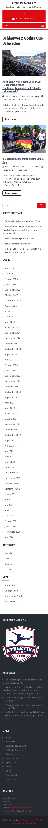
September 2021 (13, 488)
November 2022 (12, 424)
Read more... (11, 119)
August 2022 (11, 440)
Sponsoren (11, 762)
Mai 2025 (9, 316)
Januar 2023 (10, 418)
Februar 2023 (11, 413)
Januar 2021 (10, 526)
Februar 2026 (11, 279)
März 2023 (10, 408)
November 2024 (12, 338)
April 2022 (10, 456)
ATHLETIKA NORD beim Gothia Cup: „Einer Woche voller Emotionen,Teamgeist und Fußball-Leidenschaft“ (21, 86)
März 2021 (10, 515)
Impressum (11, 779)
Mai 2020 (9, 537)
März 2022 (10, 461)
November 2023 (12, 381)
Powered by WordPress (34, 820)
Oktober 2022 (11, 429)
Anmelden (10, 585)
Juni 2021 (9, 499)
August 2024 (11, 354)
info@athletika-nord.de (27, 18)
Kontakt (9, 766)
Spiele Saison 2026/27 (16, 745)
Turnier (8, 569)
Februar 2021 (11, 521)
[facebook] (24, 14)
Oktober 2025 (11, 295)
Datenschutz (12, 774)
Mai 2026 (9, 273)
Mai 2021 (9, 504)
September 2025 (13, 300)
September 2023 (13, 392)
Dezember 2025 (12, 289)
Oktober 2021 (11, 483)
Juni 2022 (9, 445)
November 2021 (12, 478)
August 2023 (11, 397)
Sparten (10, 754)
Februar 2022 (11, 467)
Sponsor (9, 564)
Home (9, 737)
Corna (7, 558)
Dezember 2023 (12, 375)
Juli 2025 (9, 311)
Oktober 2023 (11, 386)
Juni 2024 (9, 359)
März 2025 (10, 322)
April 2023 (10, 402)
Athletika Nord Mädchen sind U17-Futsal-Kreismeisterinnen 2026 (23, 714)
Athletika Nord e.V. (24, 3)
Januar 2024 (10, 370)
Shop (8, 770)
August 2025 (11, 305)
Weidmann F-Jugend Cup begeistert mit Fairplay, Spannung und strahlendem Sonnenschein (22, 230)
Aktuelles (9, 553)
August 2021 (11, 494)
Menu (6, 25)
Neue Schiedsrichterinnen (17, 243)
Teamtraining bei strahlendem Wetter (23, 221)
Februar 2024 (11, 365)
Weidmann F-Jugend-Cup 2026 (19, 238)
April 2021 (10, 510)
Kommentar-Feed (13, 596)
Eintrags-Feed (11, 590)
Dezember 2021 (12, 472)
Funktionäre (12, 758)
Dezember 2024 (12, 332)
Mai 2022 (9, 451)
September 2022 (13, 435)
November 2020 (12, 531)
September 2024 (13, 349)
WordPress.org (12, 601)
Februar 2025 (11, 327)
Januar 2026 (10, 284)
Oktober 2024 (11, 343)
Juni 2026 (9, 268)
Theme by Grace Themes (24, 823)
